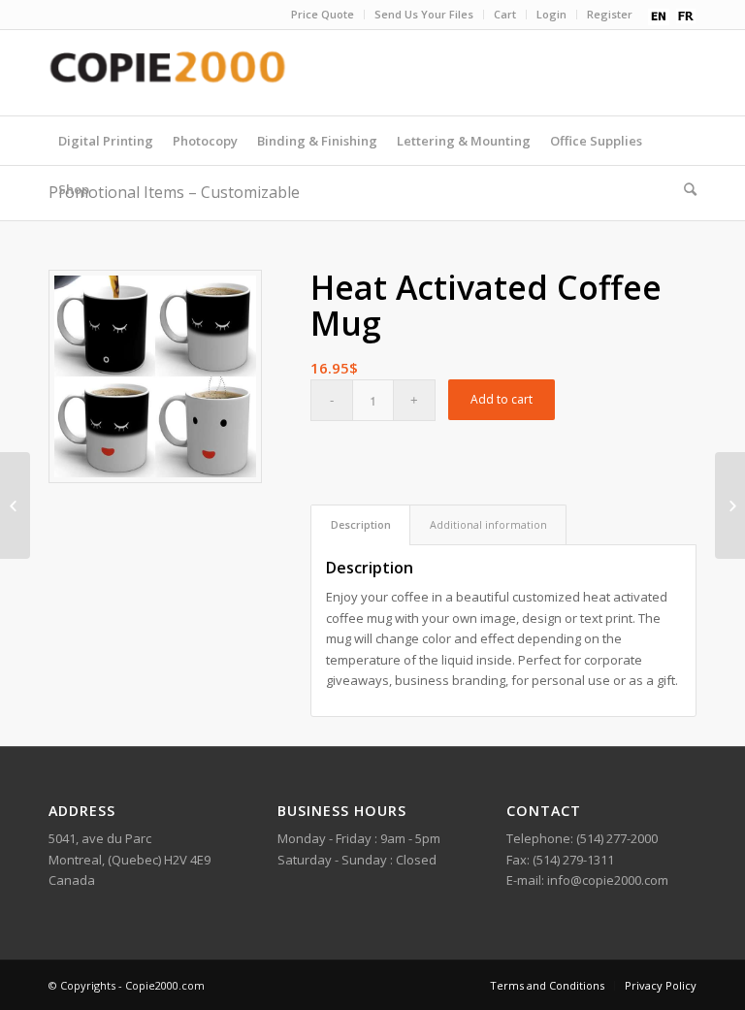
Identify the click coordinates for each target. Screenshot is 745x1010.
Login (551, 14)
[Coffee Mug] (15, 505)
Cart (505, 14)
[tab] (360, 524)
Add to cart (501, 399)
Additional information (488, 524)
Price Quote (322, 14)
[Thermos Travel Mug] (730, 505)
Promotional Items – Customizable (174, 192)
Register (609, 14)
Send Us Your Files (423, 14)
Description (361, 524)
